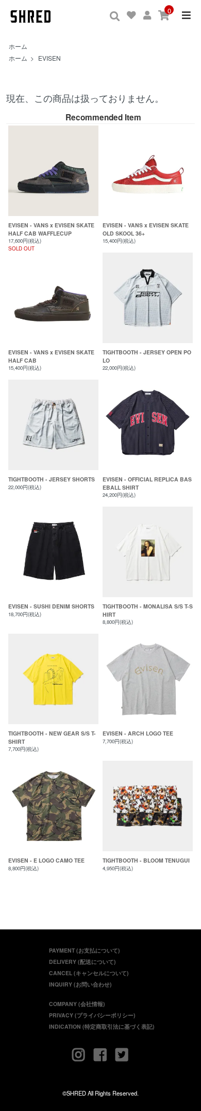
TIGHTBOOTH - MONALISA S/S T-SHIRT (148, 610)
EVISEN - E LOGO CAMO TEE (46, 860)
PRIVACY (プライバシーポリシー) (92, 1015)
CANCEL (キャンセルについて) (89, 973)
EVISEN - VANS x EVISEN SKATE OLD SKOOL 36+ (146, 229)
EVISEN (49, 57)
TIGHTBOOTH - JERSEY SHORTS (51, 479)
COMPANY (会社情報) (77, 1004)
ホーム (18, 46)
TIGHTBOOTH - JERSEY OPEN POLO (147, 356)
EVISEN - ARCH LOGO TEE (138, 733)
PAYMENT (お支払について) (84, 950)
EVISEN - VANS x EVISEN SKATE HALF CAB (51, 356)
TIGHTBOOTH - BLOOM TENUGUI (146, 860)
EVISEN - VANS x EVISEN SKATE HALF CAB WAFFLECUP (51, 229)
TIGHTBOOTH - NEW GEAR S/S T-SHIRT (52, 737)
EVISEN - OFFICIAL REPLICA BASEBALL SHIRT (147, 483)
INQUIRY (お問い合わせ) (80, 984)
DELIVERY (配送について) (82, 961)
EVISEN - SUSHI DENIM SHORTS (51, 606)
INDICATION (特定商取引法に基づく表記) (102, 1026)
